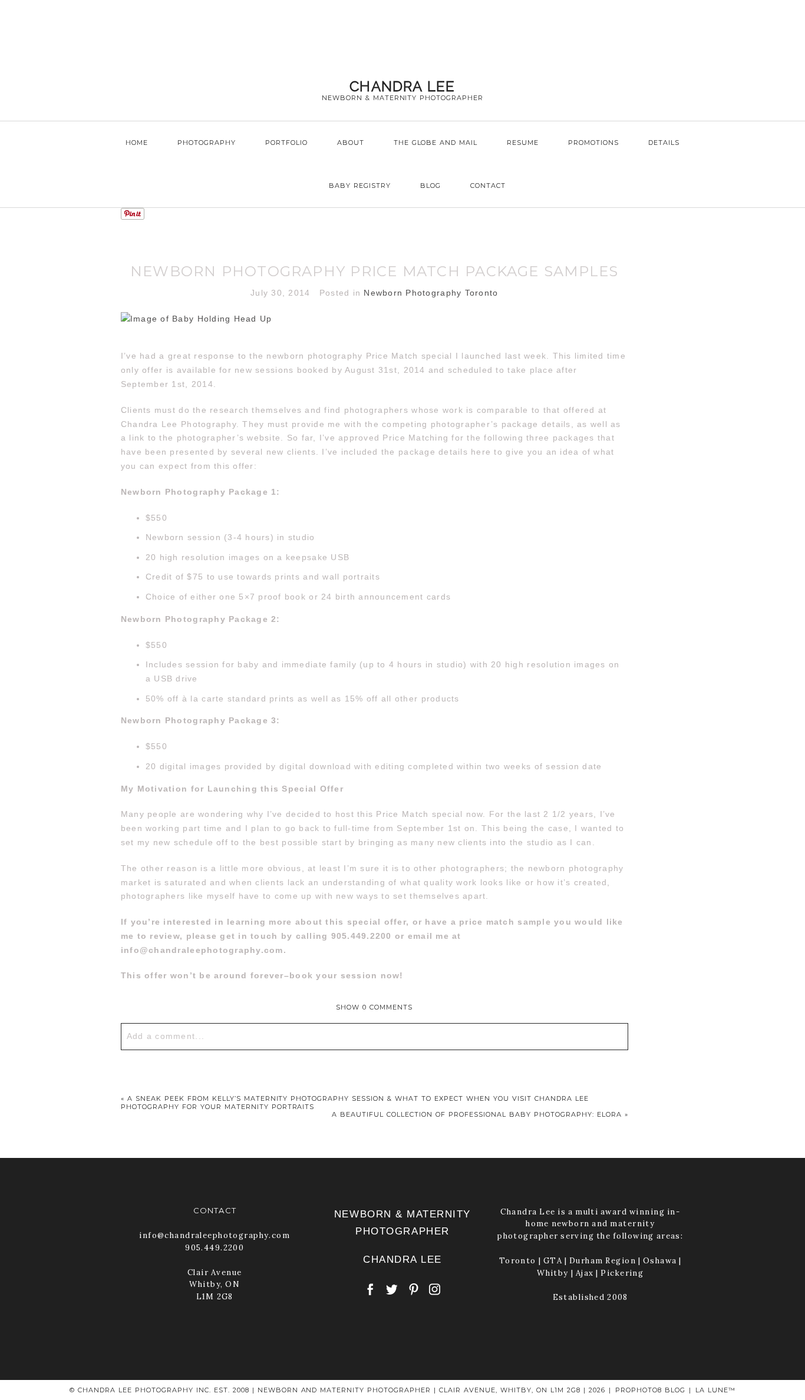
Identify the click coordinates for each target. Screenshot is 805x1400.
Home (137, 142)
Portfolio (286, 142)
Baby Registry (360, 185)
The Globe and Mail (436, 142)
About (350, 142)
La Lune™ (715, 1390)
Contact (488, 185)
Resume (523, 142)
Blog (430, 185)
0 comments (374, 1007)
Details (663, 142)
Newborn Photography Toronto (431, 292)
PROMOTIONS (593, 142)
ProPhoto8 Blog (650, 1390)
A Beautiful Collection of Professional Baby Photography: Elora (476, 1114)
